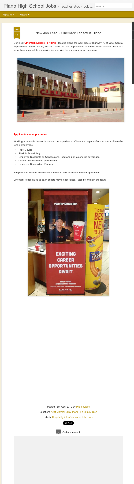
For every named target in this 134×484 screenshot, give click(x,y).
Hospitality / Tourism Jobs (66, 417)
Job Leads (87, 417)
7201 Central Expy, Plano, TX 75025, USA (74, 411)
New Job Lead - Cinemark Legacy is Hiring (68, 32)
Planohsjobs (83, 406)
